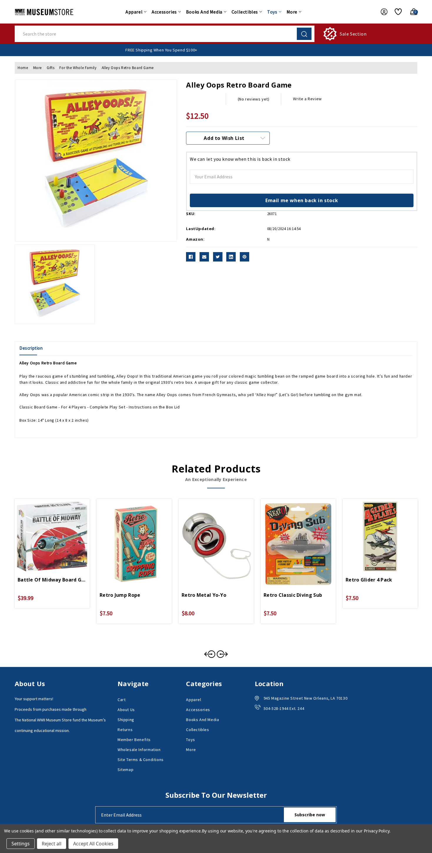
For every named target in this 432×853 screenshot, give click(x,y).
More (292, 12)
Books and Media (204, 12)
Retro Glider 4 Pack (369, 580)
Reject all (51, 843)
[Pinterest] (244, 257)
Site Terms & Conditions (141, 759)
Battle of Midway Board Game (52, 580)
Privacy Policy (376, 831)
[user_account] (381, 11)
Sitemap (125, 769)
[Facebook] (190, 257)
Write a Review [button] (307, 98)
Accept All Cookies (93, 843)
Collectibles (245, 12)
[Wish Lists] (396, 11)
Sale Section (353, 34)
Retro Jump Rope (120, 595)
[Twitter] (217, 257)
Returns (125, 729)
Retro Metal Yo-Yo (204, 595)
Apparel (134, 12)
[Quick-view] (45, 530)
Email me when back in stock (301, 200)
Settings (20, 843)
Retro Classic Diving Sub (293, 595)
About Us (126, 709)
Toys (272, 12)
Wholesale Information (139, 749)
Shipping (126, 719)
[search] (304, 34)
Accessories (164, 12)
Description (31, 348)
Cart (121, 699)
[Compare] (59, 530)
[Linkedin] (231, 257)
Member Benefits (134, 739)
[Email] (204, 257)
